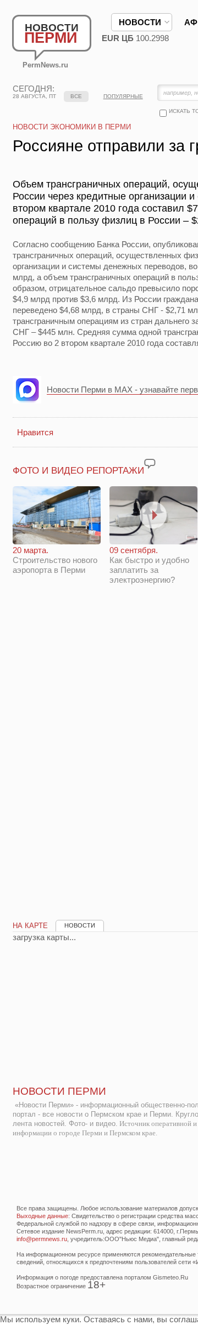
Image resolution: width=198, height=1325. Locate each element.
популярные (123, 96)
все (76, 96)
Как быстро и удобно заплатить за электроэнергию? (149, 564)
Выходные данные (42, 1216)
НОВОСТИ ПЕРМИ (59, 1091)
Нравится (35, 432)
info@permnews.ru (41, 1239)
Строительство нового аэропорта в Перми (55, 560)
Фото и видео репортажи (78, 470)
